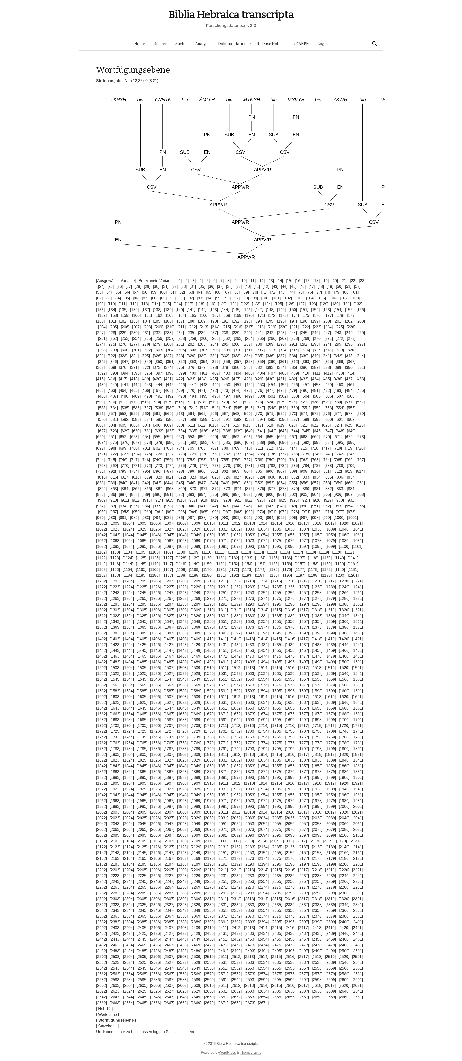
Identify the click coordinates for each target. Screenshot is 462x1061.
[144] (225, 310)
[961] (159, 512)
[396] (147, 373)
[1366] (155, 627)
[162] (159, 315)
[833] (306, 477)
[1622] (101, 702)
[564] (191, 414)
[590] (215, 419)
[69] (246, 292)
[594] (261, 419)
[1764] (128, 743)
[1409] (196, 639)
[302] (147, 350)
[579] (360, 414)
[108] (355, 298)
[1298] (317, 604)
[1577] (303, 685)
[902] (293, 494)
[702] (157, 448)
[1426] (155, 645)
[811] (326, 471)
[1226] (155, 587)
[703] (168, 448)
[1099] (330, 546)
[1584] (128, 691)
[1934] (263, 789)
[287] (247, 344)
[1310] (209, 610)
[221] (294, 327)
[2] (187, 281)
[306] (193, 350)
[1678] (317, 714)
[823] (193, 477)
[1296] (290, 604)
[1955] (276, 795)
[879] (294, 489)
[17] (307, 281)
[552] (317, 408)
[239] (236, 333)
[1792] (236, 749)
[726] (159, 454)
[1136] (287, 558)
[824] (204, 477)
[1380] (344, 627)
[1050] (209, 535)
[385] (293, 367)
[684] (215, 442)
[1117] (298, 552)
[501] (272, 396)
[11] (253, 281)
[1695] (276, 720)
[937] (157, 506)
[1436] (290, 645)
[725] (147, 454)
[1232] (236, 587)
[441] (125, 385)
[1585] (142, 691)
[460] (340, 385)
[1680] (344, 714)
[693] (317, 442)
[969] (249, 512)
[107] (344, 298)
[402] (215, 373)
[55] (118, 292)
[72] (273, 292)
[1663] (115, 714)
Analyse (202, 43)
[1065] (142, 541)
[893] (191, 494)
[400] (193, 373)
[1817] (303, 754)
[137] (145, 310)
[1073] (249, 541)
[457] (306, 385)
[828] (249, 477)
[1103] (114, 552)
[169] (238, 315)
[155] (349, 310)
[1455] (276, 650)
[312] (260, 350)
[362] (294, 362)
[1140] (339, 558)
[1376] (290, 627)
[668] (304, 437)
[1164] (128, 570)
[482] (326, 390)
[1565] (142, 685)
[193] (247, 321)
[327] (168, 356)
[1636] (290, 702)
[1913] (249, 783)
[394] (125, 373)
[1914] (263, 783)
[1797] (303, 749)
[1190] (207, 575)
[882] (328, 489)
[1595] (276, 691)
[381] (247, 367)
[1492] (236, 662)
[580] (102, 419)
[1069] (196, 541)
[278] (145, 344)
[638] (227, 431)
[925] (283, 500)
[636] (204, 431)
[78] (328, 292)
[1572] (236, 685)
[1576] (290, 685)
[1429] (196, 645)
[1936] (290, 789)
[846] (191, 483)
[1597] (303, 691)
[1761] (357, 737)
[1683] (115, 720)
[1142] (101, 564)
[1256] (290, 593)
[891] (168, 494)
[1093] (249, 546)
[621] (304, 425)
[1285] (142, 604)
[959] (136, 512)
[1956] (290, 795)
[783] (272, 466)
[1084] (128, 546)
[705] (191, 448)
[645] (306, 431)
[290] (281, 344)
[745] (112, 460)
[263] (238, 338)
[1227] (169, 587)
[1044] (128, 535)
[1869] (196, 772)
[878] (283, 489)
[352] (181, 362)
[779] (227, 466)
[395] (136, 373)
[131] (346, 304)
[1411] (223, 639)
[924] (272, 500)
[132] (358, 304)
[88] (154, 298)
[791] (100, 471)
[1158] (313, 564)
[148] (270, 310)
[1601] (357, 691)
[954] (349, 506)
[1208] (182, 581)
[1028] (182, 529)
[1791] (223, 749)
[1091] (223, 546)
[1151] (220, 564)
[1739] (330, 731)
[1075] (276, 541)
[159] (125, 315)
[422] (179, 379)
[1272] (236, 598)
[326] (157, 356)
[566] (213, 414)
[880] (306, 489)
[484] (349, 390)
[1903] (115, 783)
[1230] (209, 587)
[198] (304, 321)
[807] (281, 471)
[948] (281, 506)
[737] (283, 454)
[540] (181, 408)
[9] (235, 281)
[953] (338, 506)
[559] (134, 414)
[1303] (115, 610)
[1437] (303, 645)
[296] (349, 344)
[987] (191, 518)
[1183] (114, 575)
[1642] (101, 708)
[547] (261, 408)
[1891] (223, 778)
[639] (238, 431)
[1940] (344, 789)
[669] (315, 437)
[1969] (196, 801)
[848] (213, 483)
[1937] (303, 789)
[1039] (330, 529)
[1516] (290, 668)
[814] (360, 471)
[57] (136, 292)
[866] (147, 489)
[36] (211, 287)
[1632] (236, 702)
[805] (259, 471)
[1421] (357, 639)
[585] (159, 419)
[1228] (182, 587)
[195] (270, 321)
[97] (236, 298)
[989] (213, 518)
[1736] (290, 731)
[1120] (337, 552)
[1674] (263, 714)
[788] (328, 466)
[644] (294, 431)
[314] (283, 350)
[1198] (313, 575)
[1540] (344, 674)
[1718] (317, 726)
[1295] (276, 604)
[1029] (196, 529)
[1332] (236, 616)
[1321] (357, 610)
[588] (193, 419)
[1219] (330, 581)
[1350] (209, 622)
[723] (125, 454)
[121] (233, 304)
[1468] (182, 656)
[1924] (128, 789)
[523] (258, 402)
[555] (351, 408)
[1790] (209, 749)
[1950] (209, 795)
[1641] (357, 702)
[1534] (263, 674)
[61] (172, 292)
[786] (306, 466)
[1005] (142, 523)
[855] (293, 483)
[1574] (263, 685)
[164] (181, 315)
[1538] (317, 674)
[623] (326, 425)
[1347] (169, 622)
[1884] (128, 778)
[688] (261, 442)
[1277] (303, 598)
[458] (317, 385)
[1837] (303, 760)
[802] (225, 471)
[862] (102, 489)
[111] (123, 304)
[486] (102, 396)
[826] (227, 477)
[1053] (249, 535)
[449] (215, 385)
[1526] (155, 674)
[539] (170, 408)
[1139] (326, 558)
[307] (204, 350)
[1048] (182, 535)
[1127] (167, 558)
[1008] (182, 523)
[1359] (330, 622)
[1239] (330, 587)
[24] (101, 287)
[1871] (223, 772)
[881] (317, 489)
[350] (159, 362)
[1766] (155, 743)
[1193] (247, 575)
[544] (227, 408)
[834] (317, 477)
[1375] (276, 627)
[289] (270, 344)
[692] (306, 442)
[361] (283, 362)
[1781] (357, 743)
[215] (226, 327)
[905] (326, 494)
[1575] (276, 685)
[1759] (330, 737)
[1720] (344, 726)
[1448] (182, 650)
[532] (360, 402)
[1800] (344, 749)
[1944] (128, 795)
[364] (317, 362)
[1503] (115, 668)
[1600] (344, 691)
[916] (181, 500)
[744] (100, 460)
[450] (227, 385)
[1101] (357, 546)
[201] (338, 321)
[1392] (236, 633)
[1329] (196, 616)
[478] (281, 390)
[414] (351, 373)
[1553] (249, 679)
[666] (281, 437)
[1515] (276, 668)
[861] (360, 483)
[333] (236, 356)
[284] (213, 344)
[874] (238, 489)
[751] (179, 460)
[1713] (249, 726)
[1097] (303, 546)
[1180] (339, 570)
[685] (227, 442)
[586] (170, 419)
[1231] (223, 587)
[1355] (276, 622)
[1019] (330, 523)
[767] (360, 460)
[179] (351, 315)
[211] (181, 327)
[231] (145, 333)
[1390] (209, 633)
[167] (215, 315)
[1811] (223, 754)
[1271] (223, 598)
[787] (317, 466)
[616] (247, 425)
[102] (287, 298)
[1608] (182, 697)
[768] (102, 466)
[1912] (236, 783)
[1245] (142, 593)
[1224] (128, 587)
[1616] (290, 697)
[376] (191, 367)
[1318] (317, 610)
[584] (147, 419)
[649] (351, 431)
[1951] (223, 795)
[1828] (182, 760)
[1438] (317, 645)
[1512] (236, 668)
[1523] (115, 674)
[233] (168, 333)
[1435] (276, 645)
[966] (215, 512)
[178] (340, 315)
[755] (225, 460)
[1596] (290, 691)
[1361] (357, 622)
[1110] (207, 552)
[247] (326, 333)
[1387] (169, 633)
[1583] (115, 691)
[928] (317, 500)
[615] (236, 425)
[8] (228, 281)
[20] (335, 281)
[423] (191, 379)
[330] (202, 356)
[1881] (357, 772)
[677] (136, 442)
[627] (102, 431)
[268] (294, 338)
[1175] (273, 570)
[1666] (155, 714)
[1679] (330, 714)
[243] (281, 333)
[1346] (155, 622)
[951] (315, 506)
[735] (261, 454)
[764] (326, 460)
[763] (315, 460)
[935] (134, 506)
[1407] (169, 639)
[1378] (317, 627)
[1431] (223, 645)
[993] (259, 518)
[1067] (169, 541)
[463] (112, 390)
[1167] (167, 570)
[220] (283, 327)
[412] (328, 373)
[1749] (196, 737)
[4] (201, 281)
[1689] (196, 720)
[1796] (290, 749)
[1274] (263, 598)
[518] (202, 402)
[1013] (249, 523)
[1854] (263, 766)
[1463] (115, 656)
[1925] (142, 789)
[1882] (101, 778)
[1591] (223, 691)
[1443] (115, 650)
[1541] (357, 674)
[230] (134, 333)
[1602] (101, 697)
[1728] (182, 731)
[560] (145, 414)
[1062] (101, 541)
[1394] (263, 633)
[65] (209, 292)
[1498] (317, 662)
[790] (351, 466)
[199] (315, 321)
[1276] (290, 598)
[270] (317, 338)
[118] (200, 304)
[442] (136, 385)
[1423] (115, 645)
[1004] (128, 523)
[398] (170, 373)
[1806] (155, 754)
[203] (360, 321)
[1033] (249, 529)
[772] (147, 466)
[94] (209, 298)
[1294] (263, 604)
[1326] (155, 616)
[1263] (115, 598)
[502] (283, 396)
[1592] (236, 691)
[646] (317, 431)
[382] (259, 367)
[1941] (357, 789)
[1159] (326, 564)
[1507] (169, 668)
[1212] (236, 581)
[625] (349, 425)
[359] (261, 362)
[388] (326, 367)
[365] (328, 362)
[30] (156, 287)
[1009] (196, 523)
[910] (113, 500)
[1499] (330, 662)
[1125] (141, 558)
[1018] (317, 523)
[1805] (142, 754)
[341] (326, 356)
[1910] (209, 783)
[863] (113, 489)
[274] (100, 344)
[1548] (182, 679)
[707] (213, 448)
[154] (338, 310)
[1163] (114, 570)
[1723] (115, 731)
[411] (317, 373)
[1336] (290, 616)
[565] (202, 414)
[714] (292, 448)
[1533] (249, 674)
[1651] (223, 708)
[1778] (317, 743)
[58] (145, 292)
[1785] (142, 749)
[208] (147, 327)
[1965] (142, 801)
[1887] (169, 778)
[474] (236, 390)
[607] (145, 425)
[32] (174, 287)
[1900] (344, 778)
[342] (338, 356)
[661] (225, 437)
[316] (306, 350)
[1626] (155, 702)
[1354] (263, 622)
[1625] (142, 702)
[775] (181, 466)
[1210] (209, 581)
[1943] (115, 795)
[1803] (115, 754)
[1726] (155, 731)
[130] (335, 304)
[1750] (209, 737)
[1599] (330, 691)
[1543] (115, 679)
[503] (294, 396)
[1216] (290, 581)
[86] (136, 298)
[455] (283, 385)
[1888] (182, 778)
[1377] (303, 627)
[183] (134, 321)
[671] (338, 437)
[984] (157, 518)
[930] (339, 500)
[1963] (115, 801)
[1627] (169, 702)
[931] (351, 500)
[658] (191, 437)
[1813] (249, 754)
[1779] (330, 743)
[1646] (155, 708)
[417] (123, 379)
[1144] (128, 564)
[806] (270, 471)
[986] (179, 518)
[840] (123, 483)
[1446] (155, 650)
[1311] (223, 610)
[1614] (263, 697)
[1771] (223, 743)
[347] (125, 362)
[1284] (128, 604)
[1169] (194, 570)
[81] (355, 292)
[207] (136, 327)
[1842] (101, 766)
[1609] (196, 697)
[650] (100, 437)
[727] (170, 454)
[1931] (223, 789)
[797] (168, 471)
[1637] (303, 702)
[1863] (115, 772)
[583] (136, 419)
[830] (272, 477)
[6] (214, 281)
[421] (168, 379)
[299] (113, 350)
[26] (119, 287)
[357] (238, 362)
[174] (294, 315)
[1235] (276, 587)
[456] (294, 385)
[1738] (317, 731)
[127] (301, 304)
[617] (258, 425)
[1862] (101, 772)
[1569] (196, 685)
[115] (167, 304)
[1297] (303, 604)
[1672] (236, 714)
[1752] (236, 737)
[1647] (169, 708)
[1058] (317, 535)
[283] (202, 344)
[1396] (290, 633)
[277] (134, 344)
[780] (238, 466)
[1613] (249, 697)
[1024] (128, 529)
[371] (134, 367)
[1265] (142, 598)
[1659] (330, 708)
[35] (202, 287)
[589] (204, 419)
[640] (249, 431)
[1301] (357, 604)
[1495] (276, 662)
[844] (168, 483)
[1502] (101, 668)
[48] (321, 287)
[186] (168, 321)
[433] (304, 379)
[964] (193, 512)
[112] (133, 304)
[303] (159, 350)
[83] (108, 298)
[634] (181, 431)
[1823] (115, 760)
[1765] (142, 743)
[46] (302, 287)
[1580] (344, 685)
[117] (189, 304)
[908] (360, 494)
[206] (125, 327)
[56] (127, 292)
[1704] (128, 726)
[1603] (115, 697)
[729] (193, 454)
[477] (270, 390)
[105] (321, 298)
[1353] (249, 622)
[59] (154, 292)
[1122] (101, 558)
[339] (304, 356)
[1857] (303, 766)
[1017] (303, 523)
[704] (179, 448)
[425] (213, 379)
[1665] (142, 714)
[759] (270, 460)
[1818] (317, 754)
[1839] (330, 760)
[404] (238, 373)
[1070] (209, 541)
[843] (157, 483)
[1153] (247, 564)
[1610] (209, 697)
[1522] (101, 674)
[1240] (344, 587)
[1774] (263, 743)
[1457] (303, 650)
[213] (204, 327)
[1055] (276, 535)
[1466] (155, 656)
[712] (270, 448)
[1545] (142, 679)
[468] (168, 390)
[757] (247, 460)
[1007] (169, 523)
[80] (346, 292)
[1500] (344, 662)
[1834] (263, 760)
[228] (112, 333)
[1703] (115, 726)
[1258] (317, 593)
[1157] (300, 564)
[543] (215, 408)
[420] (157, 379)
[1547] (169, 679)
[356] (227, 362)
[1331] (223, 616)
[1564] (128, 685)
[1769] (196, 743)
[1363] (115, 627)
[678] (147, 442)
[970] (261, 512)
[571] (270, 414)
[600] (328, 419)
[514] (157, 402)
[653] (134, 437)
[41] (257, 287)
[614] (224, 425)
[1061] (357, 535)
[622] (315, 425)
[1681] (357, 714)
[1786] (155, 749)
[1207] (169, 581)
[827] (238, 477)
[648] (340, 431)
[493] (181, 396)
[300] (125, 350)
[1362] (101, 627)
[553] (328, 408)
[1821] (357, 754)
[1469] (196, 656)
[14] (280, 281)
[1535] (276, 674)
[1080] (344, 541)
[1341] (357, 616)
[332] (225, 356)
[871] (204, 489)
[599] (317, 419)
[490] (147, 396)
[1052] (236, 535)
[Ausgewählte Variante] (116, 281)
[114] (156, 304)
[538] (159, 408)
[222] (306, 327)
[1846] (155, 766)
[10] (243, 281)
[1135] (273, 558)
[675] (113, 442)
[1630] (209, 702)
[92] (191, 298)
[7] (221, 281)
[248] (338, 333)
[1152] (234, 564)
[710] (247, 448)
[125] (279, 304)
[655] (157, 437)
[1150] (207, 564)
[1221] (357, 581)
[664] (259, 437)
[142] (202, 310)
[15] (289, 281)
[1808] (182, 754)
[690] (283, 442)
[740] (317, 454)
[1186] (154, 575)
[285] (225, 344)
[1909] (196, 783)
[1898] (317, 778)
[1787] (169, 749)
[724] (136, 454)
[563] (179, 414)
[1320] (344, 610)
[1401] (357, 633)
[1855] (276, 766)
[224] (328, 327)
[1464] (128, 656)
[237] (213, 333)
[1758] (317, 737)
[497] (227, 396)
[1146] (154, 564)
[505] (317, 396)
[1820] (344, 754)
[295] (338, 344)
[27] (129, 287)
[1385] (142, 633)
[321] (100, 356)
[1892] (236, 778)
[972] (283, 512)
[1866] (155, 772)
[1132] (234, 558)
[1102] (101, 552)
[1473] (249, 656)
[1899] (330, 778)
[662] (236, 437)
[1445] (142, 650)
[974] (306, 512)
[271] (328, 338)
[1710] (209, 726)
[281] (179, 344)
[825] (215, 477)
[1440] (344, 645)
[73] (282, 292)
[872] (215, 489)
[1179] (326, 570)
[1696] (290, 720)
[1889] (196, 778)
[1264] (128, 598)
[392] (102, 373)
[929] (328, 500)
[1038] (317, 529)
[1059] (330, 535)
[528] (315, 402)
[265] (261, 338)
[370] (123, 367)
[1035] (276, 529)
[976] (328, 512)
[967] (227, 512)
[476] (259, 390)
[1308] (182, 610)
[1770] (209, 743)
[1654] (263, 708)
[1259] (330, 593)
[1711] (223, 726)
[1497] (303, 662)
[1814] (263, 754)
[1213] (249, 581)
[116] (178, 304)
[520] (224, 402)
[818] (136, 477)
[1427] (169, 645)
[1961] (357, 795)
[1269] (196, 598)
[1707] (169, 726)
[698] (112, 448)
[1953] (249, 795)
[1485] (142, 662)
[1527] (169, 674)
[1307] (169, 610)
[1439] (330, 645)
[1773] (249, 743)
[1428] (182, 645)
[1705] (142, 726)
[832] (294, 477)
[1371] (223, 627)
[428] (247, 379)
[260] (204, 338)
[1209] (196, 581)
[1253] (249, 593)
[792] (112, 471)
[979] (100, 518)
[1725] (142, 731)
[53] (99, 292)
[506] (328, 396)
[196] (281, 321)
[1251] (223, 593)
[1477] (303, 656)
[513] (145, 402)
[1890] (209, 778)
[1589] (196, 691)
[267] (283, 338)
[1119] (324, 552)
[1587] (169, 691)
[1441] (357, 645)
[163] (170, 315)
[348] (136, 362)
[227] (100, 333)
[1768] (182, 743)
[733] (238, 454)
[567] (225, 414)
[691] (294, 442)
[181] (112, 321)
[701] (145, 448)
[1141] (353, 558)
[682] (193, 442)
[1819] (330, 754)
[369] (112, 367)
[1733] (249, 731)
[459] (328, 385)
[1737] (303, 731)
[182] (123, 321)
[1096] (290, 546)
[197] (293, 321)
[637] (215, 431)
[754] (213, 460)
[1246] (155, 593)
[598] (306, 419)
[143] (213, 310)
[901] (281, 494)
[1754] (263, 737)
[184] (145, 321)
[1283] (115, 604)
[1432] (236, 645)
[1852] (236, 766)
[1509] (196, 668)
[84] (118, 298)
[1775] (276, 743)
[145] (236, 310)
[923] (260, 500)
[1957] (303, 795)
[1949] (196, 795)
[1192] (234, 575)
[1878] (317, 772)
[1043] (115, 535)
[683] (204, 442)
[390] (349, 367)
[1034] (263, 529)
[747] (134, 460)
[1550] (209, 679)
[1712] (236, 726)
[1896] (290, 778)
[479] (293, 390)
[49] (330, 287)
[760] (281, 460)
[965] (204, 512)
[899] (259, 494)
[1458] (317, 650)
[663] (247, 437)
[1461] (357, 650)
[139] (168, 310)
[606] (134, 425)
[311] (249, 350)
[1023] (115, 529)
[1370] (209, 627)
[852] (259, 483)
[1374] (263, 627)
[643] (283, 431)
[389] (338, 367)
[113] (145, 304)
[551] (306, 408)
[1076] (290, 541)
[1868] (182, 772)
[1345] (142, 622)
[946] (259, 506)
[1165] (141, 570)
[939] (179, 506)
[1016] (290, 523)
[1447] (169, 650)
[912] (136, 500)
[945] (247, 506)
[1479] (330, 656)
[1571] (223, 685)
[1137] (300, 558)
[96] (227, 298)
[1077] (303, 541)
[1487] (169, 662)
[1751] (223, 737)
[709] (236, 448)
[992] (247, 518)
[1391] (223, 633)
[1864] (128, 772)
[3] (194, 281)
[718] (338, 448)
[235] (191, 333)
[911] (125, 500)
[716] (315, 448)
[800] (202, 471)
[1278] (317, 598)
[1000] (339, 518)
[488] (125, 396)
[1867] (169, 772)
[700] (134, 448)
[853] (270, 483)
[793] (123, 471)
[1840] (344, 760)
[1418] (317, 639)
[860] (349, 483)
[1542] (101, 679)
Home (139, 43)
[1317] (303, 610)
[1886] (155, 778)
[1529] (196, 674)
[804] (247, 471)
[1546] (155, 679)
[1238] (317, 587)
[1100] (344, 546)
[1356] (290, 622)
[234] (179, 333)
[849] (225, 483)
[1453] (249, 650)
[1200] (339, 575)
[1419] (330, 639)
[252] (113, 338)
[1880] (344, 772)
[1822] (101, 760)
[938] (168, 506)
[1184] (128, 575)
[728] (181, 454)
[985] (168, 518)
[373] (157, 367)
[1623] (115, 702)
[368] (100, 367)
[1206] (155, 581)
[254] (136, 338)
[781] (249, 466)
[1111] (220, 552)
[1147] (167, 564)
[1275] (276, 598)
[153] (326, 310)
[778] (215, 466)
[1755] (276, 737)
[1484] (128, 662)
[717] (326, 448)
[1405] (142, 639)
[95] (218, 298)
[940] (191, 506)
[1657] (303, 708)
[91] (182, 298)
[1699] (330, 720)
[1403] (115, 639)
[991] (236, 518)
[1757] (303, 737)
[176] (317, 315)
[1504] (128, 668)
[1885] (142, 778)
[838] (100, 483)
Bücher (160, 43)
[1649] (196, 708)
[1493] (249, 662)
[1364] (128, 627)
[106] (333, 298)
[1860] (344, 766)
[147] (259, 310)
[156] (360, 310)
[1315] (276, 610)
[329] (191, 356)
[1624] (128, 702)
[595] (272, 419)
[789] (340, 466)
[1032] (236, 529)
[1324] (128, 616)
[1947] (169, 795)
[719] (349, 448)
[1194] (260, 575)
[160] (136, 315)
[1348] (182, 622)
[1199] (326, 575)
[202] (349, 321)
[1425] (142, 645)
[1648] (182, 708)
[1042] (101, 535)
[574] (304, 414)
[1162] (101, 570)
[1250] (209, 593)
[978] (351, 512)
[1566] (155, 685)
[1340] (344, 616)
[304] (170, 350)
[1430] (209, 645)
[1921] (357, 783)
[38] (229, 287)
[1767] (169, 743)
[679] (159, 442)
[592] (238, 419)
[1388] (182, 633)
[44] (284, 287)
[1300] (344, 604)
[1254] (263, 593)
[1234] (263, 587)
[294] (326, 344)
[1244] (128, 593)
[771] (136, 466)
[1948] (182, 795)
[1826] (155, 760)
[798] (179, 471)
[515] (168, 402)
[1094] (263, 546)
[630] (136, 431)
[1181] (353, 570)
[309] (227, 350)
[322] (112, 356)
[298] (102, 350)
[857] (315, 483)
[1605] (142, 697)
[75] (300, 292)
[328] (179, 356)
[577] (338, 414)
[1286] (155, 604)
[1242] (101, 593)
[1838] (317, 760)
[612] (202, 425)
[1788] (182, 749)
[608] (157, 425)
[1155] (273, 564)
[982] (134, 518)
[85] (127, 298)
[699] (123, 448)
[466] (145, 390)
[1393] (249, 633)
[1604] (128, 697)
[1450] (209, 650)
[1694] (263, 720)
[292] (304, 344)
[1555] (276, 679)
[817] (125, 477)
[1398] (317, 633)
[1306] (155, 610)
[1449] (196, 650)
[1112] (233, 552)
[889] (145, 494)
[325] (145, 356)
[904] (315, 494)
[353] (193, 362)
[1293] (249, 604)
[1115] (272, 552)
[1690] (209, 720)
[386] (304, 367)
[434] (315, 379)
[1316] (290, 610)
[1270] (209, 598)
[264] (249, 338)
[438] (360, 379)
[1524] (128, 674)
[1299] (330, 604)
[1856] (290, 766)
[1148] (181, 564)
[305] (181, 350)
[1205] (142, 581)
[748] (145, 460)
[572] (281, 414)
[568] (236, 414)
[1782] (101, 749)
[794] (134, 471)
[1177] (300, 570)
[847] (202, 483)
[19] (325, 281)
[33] (183, 287)
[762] (304, 460)
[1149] (194, 564)
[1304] (128, 610)
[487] (113, 396)
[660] (213, 437)
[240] (247, 333)
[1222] (101, 587)
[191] (225, 321)
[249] (349, 333)
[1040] (344, 529)
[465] (134, 390)
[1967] (169, 801)
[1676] (290, 714)
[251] (102, 338)
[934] (123, 506)
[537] (147, 408)
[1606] (155, 697)
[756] (236, 460)
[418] (134, 379)
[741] (328, 454)
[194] (259, 321)
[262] (227, 338)
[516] (179, 402)
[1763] (115, 743)
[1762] (101, 743)
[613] (213, 425)
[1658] (317, 708)
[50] (339, 287)
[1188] (181, 575)
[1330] (209, 616)
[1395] (276, 633)
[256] (159, 338)
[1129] (194, 558)
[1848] (182, 766)
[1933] (249, 789)
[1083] (115, 546)
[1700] (344, 720)
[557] (112, 414)
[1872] (236, 772)
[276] (123, 344)
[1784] (128, 749)
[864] (125, 489)
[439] (102, 385)
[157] (102, 315)
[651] (112, 437)
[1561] (357, 679)
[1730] (209, 731)
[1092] (236, 546)
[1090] (209, 546)
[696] (351, 442)
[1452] (236, 650)
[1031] (223, 529)
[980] (112, 518)
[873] (227, 489)
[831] (283, 477)
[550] (294, 408)
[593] (249, 419)
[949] (293, 506)
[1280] (344, 598)
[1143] (114, 564)
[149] (281, 310)
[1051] (223, 535)
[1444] (128, 650)
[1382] (101, 633)
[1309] (196, 610)
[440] (113, 385)
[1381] (357, 627)
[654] (145, 437)
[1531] (223, 674)
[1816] (290, 754)
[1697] (303, 720)
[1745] (142, 737)
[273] (351, 338)
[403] (227, 373)
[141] (191, 310)
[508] (351, 396)
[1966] (155, 801)
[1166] (154, 570)
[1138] (313, 558)
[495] (204, 396)
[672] (349, 437)
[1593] (249, 691)
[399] (181, 373)
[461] (351, 385)
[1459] (330, 650)
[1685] (142, 720)
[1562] (101, 685)
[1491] (223, 662)
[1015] (276, 523)
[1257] (303, 593)
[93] (200, 298)
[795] (145, 471)
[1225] (142, 587)
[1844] (128, 766)
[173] (283, 315)
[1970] (209, 801)
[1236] (290, 587)
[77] (319, 292)
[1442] (101, 650)
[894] (202, 494)
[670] (326, 437)
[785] (294, 466)
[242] (270, 333)
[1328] (182, 616)
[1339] (330, 616)
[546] (249, 408)
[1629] (196, 702)
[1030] (209, 529)
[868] (170, 489)
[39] (238, 287)
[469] (179, 390)
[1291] (223, 604)
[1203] (115, 581)
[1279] (330, 598)
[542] (204, 408)
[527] (304, 402)
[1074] (263, 541)
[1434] (263, 645)
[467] (157, 390)
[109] (100, 304)
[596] (283, 419)
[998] (315, 518)
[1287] (169, 604)
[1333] (249, 616)
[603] (100, 425)
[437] (349, 379)
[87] (145, 298)
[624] (338, 425)
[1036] (290, 529)
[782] (261, 466)
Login (323, 43)
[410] (306, 373)
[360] (272, 362)
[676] (125, 442)
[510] (112, 402)
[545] (238, 408)
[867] (159, 489)
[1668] (182, 714)
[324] (134, 356)
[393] (113, 373)
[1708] (182, 726)
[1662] (101, 714)
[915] (170, 500)
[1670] (209, 714)
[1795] (276, 749)
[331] (213, 356)
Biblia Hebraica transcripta (231, 14)
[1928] (182, 789)
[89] (163, 298)
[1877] (303, 772)
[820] (159, 477)
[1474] (263, 656)
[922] (249, 500)
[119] (211, 304)
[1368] (182, 627)
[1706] (155, 726)
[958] (125, 512)
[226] (351, 327)
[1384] (128, 633)
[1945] (142, 795)
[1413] (249, 639)
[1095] (276, 546)
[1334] (263, 616)
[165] (193, 315)
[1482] (101, 662)
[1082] (101, 546)
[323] (123, 356)
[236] (202, 333)
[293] (315, 344)
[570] (259, 414)
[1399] (330, 633)
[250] (360, 333)
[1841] (357, 760)
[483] (338, 390)
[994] (270, 518)
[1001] (352, 518)
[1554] (263, 679)
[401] (204, 373)
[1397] (303, 633)
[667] (293, 437)
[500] (261, 396)
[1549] (196, 679)
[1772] (236, 743)
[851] (247, 483)
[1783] (115, 749)
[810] (315, 471)
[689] (272, 442)
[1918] (317, 783)
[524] (270, 402)
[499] (249, 396)
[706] (202, 448)
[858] (326, 483)
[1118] (311, 552)
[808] (293, 471)
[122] (245, 304)
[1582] (101, 691)
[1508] (182, 668)
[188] (191, 321)
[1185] (141, 575)
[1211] (223, 581)
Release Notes (269, 43)
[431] (281, 379)
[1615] (276, 697)
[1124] (128, 558)
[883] (340, 489)
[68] (236, 292)
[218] (260, 327)
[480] (304, 390)
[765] (338, 460)
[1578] (317, 685)
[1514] (263, 668)
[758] (259, 460)
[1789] (196, 749)
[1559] (330, 679)
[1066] (155, 541)
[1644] (128, 708)
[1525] (142, 674)
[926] (294, 500)
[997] (304, 518)
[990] (225, 518)
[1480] (344, 656)
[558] (123, 414)
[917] (192, 500)
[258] (181, 338)
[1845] (142, 766)
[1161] (353, 564)
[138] (157, 310)
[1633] (249, 702)
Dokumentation (232, 43)
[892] (179, 494)
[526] (292, 402)
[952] (326, 506)
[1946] (155, 795)
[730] (204, 454)
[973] (294, 512)
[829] (261, 477)
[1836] (290, 760)
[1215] (276, 581)
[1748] (182, 737)
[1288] (182, 604)
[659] (202, 437)
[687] (249, 442)
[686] (238, 442)
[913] (147, 500)
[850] (236, 483)
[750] (168, 460)
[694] (328, 442)
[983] (145, 518)
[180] (100, 321)
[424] (202, 379)
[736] (272, 454)
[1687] (169, 720)
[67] (227, 292)
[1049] (196, 535)
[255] (147, 338)
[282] (191, 344)
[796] (157, 471)
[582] (125, 419)
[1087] (169, 546)
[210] (170, 327)
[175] (306, 315)
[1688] (182, 720)
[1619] (330, 697)
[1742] (101, 737)
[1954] (263, 795)
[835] (328, 477)
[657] (179, 437)
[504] (306, 396)
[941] (202, 506)
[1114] (259, 552)
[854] (281, 483)
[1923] (115, 789)
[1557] (303, 679)
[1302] (101, 610)
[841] (134, 483)
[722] (113, 454)
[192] (236, 321)
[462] (100, 390)
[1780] (344, 743)
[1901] (357, 778)
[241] (259, 333)
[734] (249, 454)
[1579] (330, 685)
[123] (256, 304)
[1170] (207, 570)
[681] (181, 442)
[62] (182, 292)
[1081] (357, 541)
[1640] (344, 702)
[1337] (303, 616)
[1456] (290, 650)
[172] (272, 315)
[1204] (128, 581)
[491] (159, 396)
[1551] (223, 679)
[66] (218, 292)
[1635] (276, 702)
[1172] (234, 570)
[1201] (353, 575)
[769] (113, 466)
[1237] (303, 587)
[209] (159, 327)
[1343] (115, 622)
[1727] (169, 731)
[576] (326, 414)
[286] (236, 344)
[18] (316, 281)
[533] (102, 408)
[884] (351, 489)
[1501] (357, 662)
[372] (145, 367)
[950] (304, 506)
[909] (102, 500)
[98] (246, 298)
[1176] (287, 570)
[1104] (128, 552)
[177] (328, 315)
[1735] (276, 731)
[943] (225, 506)
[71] (264, 292)
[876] (261, 489)
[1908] (182, 783)
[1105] (141, 552)
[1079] (330, 541)
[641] (261, 431)
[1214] (263, 581)
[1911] (223, 783)
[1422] (101, 645)
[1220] (344, 581)
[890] (157, 494)
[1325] (142, 616)
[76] (310, 292)
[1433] (249, 645)
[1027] (169, 529)
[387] (315, 367)
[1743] (115, 737)
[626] (360, 425)
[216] (238, 327)
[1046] (155, 535)
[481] (315, 390)
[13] (271, 281)
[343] (349, 356)
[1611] (223, 697)
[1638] (317, 702)
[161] (147, 315)
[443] (147, 385)
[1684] (128, 720)
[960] (147, 512)
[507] (340, 396)
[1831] (223, 760)
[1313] (249, 610)
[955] (360, 506)
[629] (125, 431)
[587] (181, 419)
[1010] (209, 523)
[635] (193, 431)
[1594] (263, 691)
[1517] (303, 668)
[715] (304, 448)
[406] (261, 373)
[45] (293, 287)
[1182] (101, 575)
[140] (179, 310)
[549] (283, 408)
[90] (172, 298)
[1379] (330, 627)
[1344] (128, 622)
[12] (261, 281)
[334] (247, 356)
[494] (193, 396)
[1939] (330, 789)
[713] (281, 448)
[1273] (249, 598)
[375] (179, 367)
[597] (294, 419)
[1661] (357, 708)
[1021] (357, 523)
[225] (339, 327)
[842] (145, 483)
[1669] (196, 714)
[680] (170, 442)
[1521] (357, 668)
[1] (180, 281)
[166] (204, 315)
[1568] (182, 685)
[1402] (101, 639)
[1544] (128, 679)
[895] (213, 494)
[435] (326, 379)
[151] (304, 310)
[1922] (101, 789)
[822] (181, 477)
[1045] (142, 535)
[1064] (128, 541)
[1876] (290, 772)
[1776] (290, 743)
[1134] (260, 558)
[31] (165, 287)
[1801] (357, 749)
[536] (136, 408)
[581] (113, 419)
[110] (112, 304)
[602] (351, 419)
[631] (147, 431)
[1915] (276, 783)
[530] (338, 402)
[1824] (128, 760)
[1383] (115, 633)
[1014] (263, 523)
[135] (123, 310)
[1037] (303, 529)
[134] (112, 310)
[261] (215, 338)
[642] (272, 431)
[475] (247, 390)
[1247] (169, 593)
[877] (272, 489)
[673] (360, 437)
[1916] (290, 783)
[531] (349, 402)
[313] (272, 350)
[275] (112, 344)
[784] (283, 466)
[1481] (357, 656)
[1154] (260, 564)
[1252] (236, 593)
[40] (247, 287)
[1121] (350, 552)
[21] (344, 281)
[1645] (142, 708)
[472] (213, 390)
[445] (170, 385)
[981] (123, 518)
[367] (351, 362)
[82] (99, 298)
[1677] (303, 714)
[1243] (115, 593)
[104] (310, 298)
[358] (249, 362)
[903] (304, 494)
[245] (304, 333)
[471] (202, 390)
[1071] (223, 541)
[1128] (181, 558)
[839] (112, 483)
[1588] (182, 691)
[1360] (344, 622)
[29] (147, 287)
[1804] (128, 754)
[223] (317, 327)
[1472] (236, 656)
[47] (311, 287)
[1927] (169, 789)
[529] (326, 402)
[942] (213, 506)
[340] (315, 356)
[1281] (357, 598)
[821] (170, 477)
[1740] (344, 731)
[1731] (223, 731)
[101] (276, 298)
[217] (249, 327)
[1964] (128, 801)
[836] (340, 477)
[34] (193, 287)
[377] (202, 367)
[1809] (196, 754)
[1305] (142, 610)
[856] (304, 483)
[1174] (260, 570)
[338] (293, 356)
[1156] (287, 564)
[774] (170, 466)
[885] (100, 494)
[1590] (209, 691)
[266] (272, 338)
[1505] (142, 668)
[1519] (330, 668)
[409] (294, 373)
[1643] (115, 708)
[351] (170, 362)
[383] (270, 367)
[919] (215, 500)
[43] (275, 287)
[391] (360, 367)
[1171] (220, 570)
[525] (281, 402)
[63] (191, 292)
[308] (215, 350)
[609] (168, 425)
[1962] (101, 801)
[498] (238, 396)
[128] (312, 304)
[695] (340, 442)
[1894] (263, 778)
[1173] (247, 570)
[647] (328, 431)
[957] (113, 512)
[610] (179, 425)
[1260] (344, 593)
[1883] (115, 778)
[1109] (194, 552)
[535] (125, 408)
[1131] (220, 558)
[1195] (273, 575)
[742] (340, 454)
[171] (261, 315)
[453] (261, 385)
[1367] (169, 627)
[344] (360, 356)
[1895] (276, 778)
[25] (110, 287)
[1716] (290, 726)
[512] (134, 402)
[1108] (181, 552)
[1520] (344, 668)
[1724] (128, 731)
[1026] (155, 529)
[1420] (344, 639)
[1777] (303, 743)
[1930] (209, 789)
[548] (272, 408)
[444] (159, 385)
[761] (293, 460)
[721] (102, 454)
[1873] (249, 772)
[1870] (209, 772)
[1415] (276, 639)
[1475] (276, 656)
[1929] (196, 789)
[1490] (209, 662)
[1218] (317, 581)
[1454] (263, 650)
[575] (315, 414)
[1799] (330, 749)
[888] (134, 494)
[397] (159, 373)
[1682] (101, 720)
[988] (202, 518)
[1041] (357, 529)
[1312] (236, 610)
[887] (123, 494)
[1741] (357, 731)
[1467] (169, 656)
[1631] (223, 702)
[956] (102, 512)
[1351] (223, 622)
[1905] (142, 783)
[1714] (263, 726)
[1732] (236, 731)
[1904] (128, 783)
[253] (125, 338)
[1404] (128, 639)
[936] (145, 506)
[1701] (357, 720)
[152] (315, 310)
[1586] (155, 691)
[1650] (209, 708)
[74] (291, 292)
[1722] (101, 731)
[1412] (236, 639)
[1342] (101, 622)
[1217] (303, 581)
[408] (283, 373)
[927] (306, 500)
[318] (328, 350)
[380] (236, 367)
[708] (225, 448)
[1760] (344, 737)
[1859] (330, 766)
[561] (157, 414)
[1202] (101, 581)
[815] (102, 477)
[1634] (263, 702)
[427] (236, 379)
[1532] (236, 674)
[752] (191, 460)
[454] (272, 385)
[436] (338, 379)
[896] (225, 494)
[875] (249, 489)
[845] (179, 483)
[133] (100, 310)
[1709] (196, 726)
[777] (204, 466)
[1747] (169, 737)
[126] (290, 304)
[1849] (196, 766)
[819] (147, 477)
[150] (293, 310)
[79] (337, 292)
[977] (340, 512)
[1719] (330, 726)
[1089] (196, 546)
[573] (293, 414)
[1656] (290, 708)
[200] (326, 321)
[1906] (155, 783)
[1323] (115, 616)
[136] (134, 310)
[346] (113, 362)
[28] (138, 287)
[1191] (220, 575)
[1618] (317, 697)
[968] (238, 512)
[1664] (128, 714)
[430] (270, 379)
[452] (249, 385)
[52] (357, 287)
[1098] (317, 546)
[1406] (155, 639)
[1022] (101, 529)
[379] (225, 367)
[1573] (249, 685)
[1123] (114, 558)
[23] (362, 281)
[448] (204, 385)
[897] (236, 494)
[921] (238, 500)
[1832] (236, 760)
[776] (193, 466)
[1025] (142, 529)
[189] (202, 321)
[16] (298, 281)
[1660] (344, 708)
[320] (351, 350)
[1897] (303, 778)
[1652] (236, 708)
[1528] (182, 674)
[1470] (209, 656)
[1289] (196, 604)
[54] (108, 292)
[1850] (209, 766)
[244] (293, 333)
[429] (259, 379)
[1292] (236, 604)
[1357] (303, 622)
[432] (293, 379)
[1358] (317, 622)
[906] (338, 494)
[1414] (263, 639)
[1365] (142, 627)
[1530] (209, 674)
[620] (292, 425)
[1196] (287, 575)
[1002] (101, 523)
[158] (113, 315)
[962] (170, 512)
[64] (200, 292)
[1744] (128, 737)
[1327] (169, 616)
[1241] (357, 587)
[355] (215, 362)
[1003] (115, 523)
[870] (193, 489)
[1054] (263, 535)
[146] (247, 310)
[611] (191, 425)
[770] (125, 466)
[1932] (236, 789)
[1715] (276, 726)
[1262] (101, 598)
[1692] (236, 720)
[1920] (344, 783)
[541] (193, 408)
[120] (222, 304)
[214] (215, 327)
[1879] (330, 772)
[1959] (330, 795)
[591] (227, 419)
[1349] (196, 622)
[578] (349, 414)
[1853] (249, 766)
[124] (267, 304)
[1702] (101, 726)
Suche (180, 43)
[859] (338, 483)
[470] (191, 390)
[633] (170, 431)
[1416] (290, 639)
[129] (324, 304)
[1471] (223, 656)
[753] (202, 460)
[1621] (357, 697)
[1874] (263, 772)
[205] (113, 327)
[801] (213, 471)
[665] (270, 437)
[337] (281, 356)
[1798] (317, 749)
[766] (349, 460)
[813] (349, 471)
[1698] (317, 720)
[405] (249, 373)
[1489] (196, 662)
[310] (238, 350)
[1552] (236, 679)
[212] (192, 327)
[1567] (169, 685)
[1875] (276, 772)
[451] (238, 385)
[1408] (182, 639)
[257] (170, 338)
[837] (351, 477)
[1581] (357, 685)
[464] (123, 390)
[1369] (196, 627)
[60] (163, 292)
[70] (255, 292)
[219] (272, 327)
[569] (247, 414)
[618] (270, 425)
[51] (348, 287)
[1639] (330, 702)
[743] (351, 454)
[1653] (249, 708)
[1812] (236, 754)
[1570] (209, 685)
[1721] (357, 726)
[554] (340, 408)
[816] (113, 477)
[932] (100, 506)
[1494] (263, 662)
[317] (317, 350)
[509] (100, 402)
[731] (215, 454)
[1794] (263, 749)
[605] (123, 425)
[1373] (249, 627)
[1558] (317, 679)
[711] (259, 448)
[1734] (263, 731)
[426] (225, 379)
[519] (213, 402)
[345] (102, 362)
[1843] (115, 766)
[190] (213, 321)
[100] (265, 298)
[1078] (317, 541)
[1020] (344, 523)
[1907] (169, 783)
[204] (102, 327)
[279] (157, 344)
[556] (100, 414)
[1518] (317, 668)
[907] (349, 494)
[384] (281, 367)
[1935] (276, 789)
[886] (112, 494)
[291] (293, 344)
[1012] (236, 523)
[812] (338, 471)
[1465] (142, 656)
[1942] (101, 795)
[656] (168, 437)
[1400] (344, 633)
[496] (215, 396)
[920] (226, 500)
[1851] (223, 766)
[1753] (249, 737)
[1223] (115, 587)
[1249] (196, 593)
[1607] (169, 697)
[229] (123, 333)
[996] (293, 518)
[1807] (169, 754)
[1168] (181, 570)
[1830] (209, 760)
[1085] (142, 546)
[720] (360, 448)
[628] (113, 431)
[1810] (209, 754)
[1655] (276, 708)
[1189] (194, 575)
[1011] (223, 523)
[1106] (154, 552)
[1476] (290, 656)
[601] (340, 419)
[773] (159, 466)
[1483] (115, 662)
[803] (236, 471)
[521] (236, 402)
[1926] (155, 789)
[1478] (317, 656)
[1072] (236, 541)
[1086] (155, 546)
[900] (270, 494)
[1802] (101, 754)
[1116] (285, 552)
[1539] (330, 674)
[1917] (303, 783)
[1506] (155, 668)
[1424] (128, 645)
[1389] (196, 633)
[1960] (344, 795)
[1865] (142, 772)
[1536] (290, 674)
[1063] (115, 541)
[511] (123, 402)
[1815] (276, 754)
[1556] (290, 679)
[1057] (303, 535)
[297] (360, 344)
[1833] (249, 760)
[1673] (249, 714)
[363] (306, 362)
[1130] (207, 558)
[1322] (101, 616)
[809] (304, 471)
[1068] (182, 541)
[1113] (246, 552)
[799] (191, 471)
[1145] (141, 564)
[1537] (303, 674)
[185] (157, 321)
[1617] (303, 697)
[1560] (344, 679)
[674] (102, 442)
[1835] (276, 760)
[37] (220, 287)
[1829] (196, 760)
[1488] (182, 662)
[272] (340, 338)
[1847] (169, 766)
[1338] (317, 616)
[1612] (236, 697)
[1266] (155, 598)
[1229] (196, 587)
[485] (360, 390)
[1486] (155, 662)
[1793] (249, 749)
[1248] (182, 593)
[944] (236, 506)
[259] (193, 338)
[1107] (167, 552)
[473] (225, 390)
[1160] (339, 564)
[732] (227, 454)
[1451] (223, 650)
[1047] (169, 535)
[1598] (317, 691)
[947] (270, 506)
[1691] (223, 720)
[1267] (169, 598)
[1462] (101, 656)
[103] (299, 298)
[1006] (155, 523)
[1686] (155, 720)
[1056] (290, 535)
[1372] (236, 627)
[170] (249, 315)
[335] (259, 356)
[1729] (196, 731)
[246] (315, 333)
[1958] (317, 795)
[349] (147, 362)
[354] (204, 362)
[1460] (344, 650)
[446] (181, 385)
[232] (157, 333)
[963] (181, 512)
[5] (207, 281)
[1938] (317, 789)
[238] (225, 333)
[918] (204, 500)
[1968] (182, 801)
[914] (158, 500)
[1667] (169, 714)
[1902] (101, 783)
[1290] (209, 604)
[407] (272, 373)
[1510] (209, 668)
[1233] (249, 587)
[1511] (223, 668)
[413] (339, 373)
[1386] (155, 633)
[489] (136, 396)
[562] (168, 414)
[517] (190, 402)
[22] (353, 281)
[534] (113, 408)
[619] (281, 425)
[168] (227, 315)
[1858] (317, 766)
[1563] (115, 685)
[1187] (167, 575)
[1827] (169, 760)
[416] (112, 379)
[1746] (155, 737)
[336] (270, 356)
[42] (266, 287)
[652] (123, 437)
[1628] (182, 702)
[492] (170, 396)
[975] (317, 512)
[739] (306, 454)
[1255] (276, 593)
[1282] (101, 604)
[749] (157, 460)
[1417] (303, 639)
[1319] (330, 610)
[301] (136, 350)
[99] (255, 298)
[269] (306, 338)
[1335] (276, 616)
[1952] (236, 795)
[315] (294, 350)
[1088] (182, 546)
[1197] (300, 575)
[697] (100, 448)
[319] (339, 350)
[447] (193, 385)
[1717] (303, 726)
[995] (281, 518)
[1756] (290, 737)
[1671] (223, 714)
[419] (145, 379)
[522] (247, 402)
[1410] (209, 639)
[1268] (182, 598)
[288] (259, 344)
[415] (100, 379)
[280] (168, 344)
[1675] (276, 714)
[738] (294, 454)
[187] (179, 321)
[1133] (247, 558)
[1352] (236, 622)
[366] (340, 362)
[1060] (344, 535)
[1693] (249, 720)
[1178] (313, 570)
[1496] (290, 662)
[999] (326, 518)
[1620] (344, 697)
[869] (181, 489)
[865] (136, 489)
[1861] (357, 766)
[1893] (249, 778)
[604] (112, 425)
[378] (213, 367)
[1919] (330, 783)
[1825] (142, 760)
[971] (272, 512)
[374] (168, 367)
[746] (123, 460)
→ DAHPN (300, 43)
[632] (159, 431)
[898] (247, 494)
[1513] (249, 668)
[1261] (357, 593)
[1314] (263, 610)
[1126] (154, 558)
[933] (112, 506)
